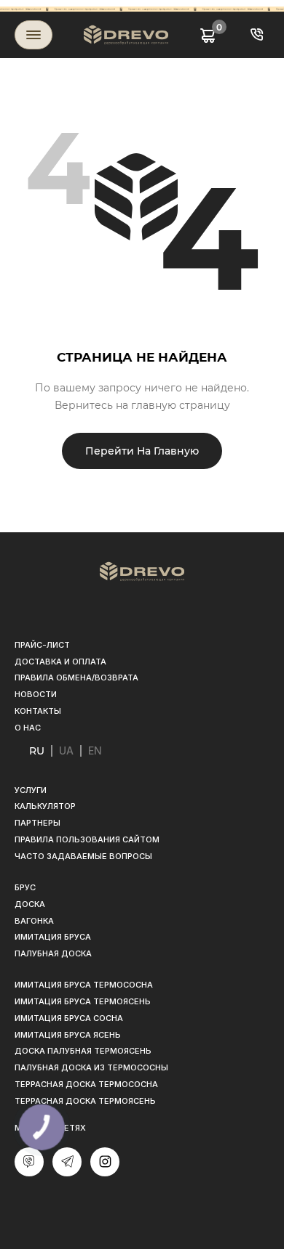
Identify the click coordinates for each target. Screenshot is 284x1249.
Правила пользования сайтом (87, 839)
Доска (30, 904)
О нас (28, 728)
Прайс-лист (42, 645)
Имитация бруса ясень (68, 1035)
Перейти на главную (142, 450)
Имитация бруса (53, 937)
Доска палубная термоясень (83, 1051)
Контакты (38, 711)
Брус (25, 887)
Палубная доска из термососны (91, 1067)
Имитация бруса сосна (69, 1018)
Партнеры (37, 823)
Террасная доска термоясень (85, 1101)
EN (95, 750)
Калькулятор (45, 806)
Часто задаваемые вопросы (83, 856)
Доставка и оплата (60, 661)
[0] (208, 34)
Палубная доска (53, 953)
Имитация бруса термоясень (83, 1001)
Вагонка (34, 921)
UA (66, 750)
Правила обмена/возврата (76, 677)
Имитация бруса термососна (84, 985)
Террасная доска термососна (86, 1084)
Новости (36, 694)
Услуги (31, 790)
